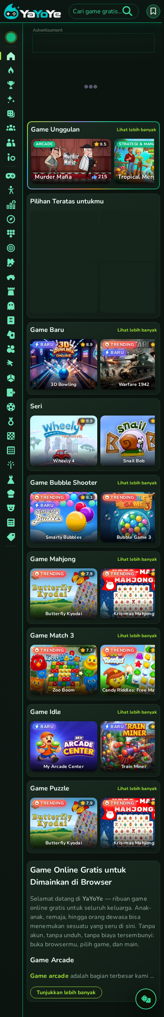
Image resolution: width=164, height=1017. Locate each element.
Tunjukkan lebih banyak (66, 985)
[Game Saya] (153, 11)
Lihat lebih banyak (136, 130)
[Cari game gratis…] (127, 11)
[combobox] (104, 11)
